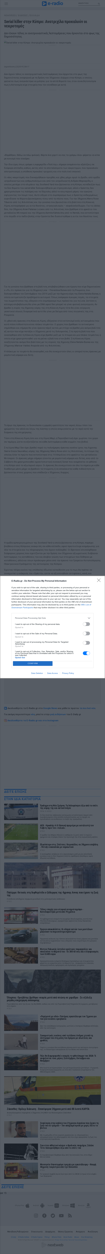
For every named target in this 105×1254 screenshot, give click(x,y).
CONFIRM (33, 663)
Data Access (52, 673)
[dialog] (52, 627)
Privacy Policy (68, 673)
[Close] (99, 581)
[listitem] (52, 618)
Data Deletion (37, 673)
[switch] (86, 624)
